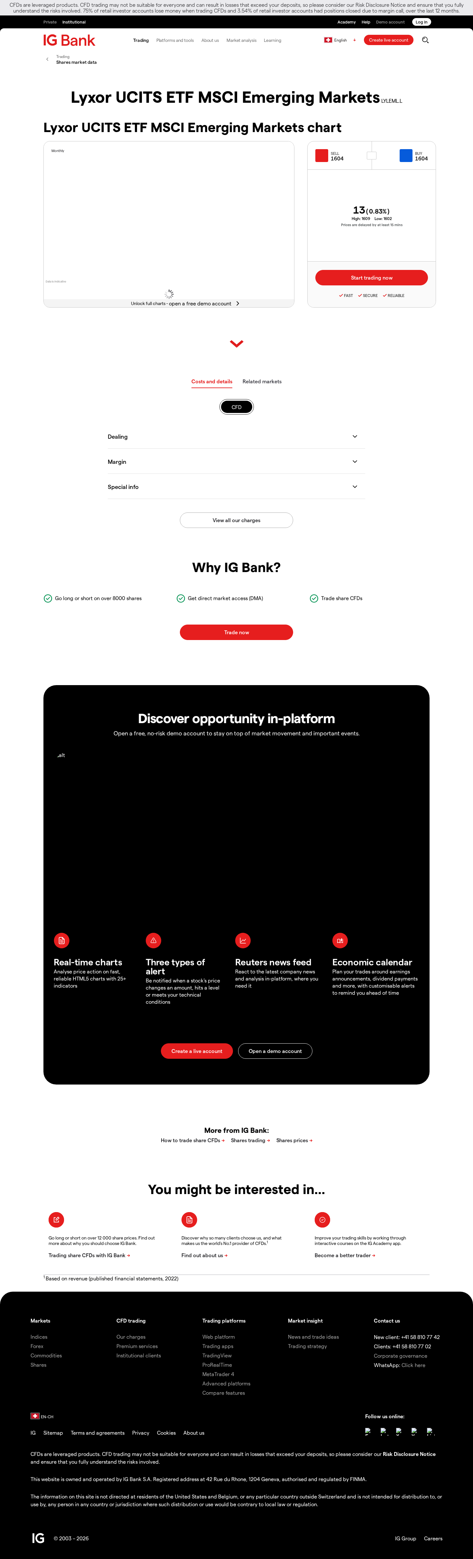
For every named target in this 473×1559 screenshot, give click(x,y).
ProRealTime (217, 1365)
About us (210, 40)
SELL (335, 153)
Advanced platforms (226, 1383)
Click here (413, 1365)
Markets (40, 1320)
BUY (418, 153)
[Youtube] (415, 1432)
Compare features (223, 1393)
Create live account (388, 40)
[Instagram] (384, 1432)
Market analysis (241, 40)
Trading (140, 40)
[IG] (69, 40)
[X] (400, 1432)
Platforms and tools (175, 40)
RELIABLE (396, 295)
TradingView (217, 1355)
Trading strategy (307, 1346)
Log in (422, 21)
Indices (39, 1337)
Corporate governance (400, 1356)
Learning (272, 40)
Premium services (137, 1346)
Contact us (387, 1320)
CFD (237, 407)
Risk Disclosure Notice (409, 1454)
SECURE (370, 295)
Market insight (305, 1320)
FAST (348, 295)
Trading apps (217, 1346)
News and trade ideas (313, 1337)
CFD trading (131, 1320)
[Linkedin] (431, 1432)
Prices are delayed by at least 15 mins (372, 225)
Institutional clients (138, 1355)
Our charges (130, 1337)
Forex (37, 1346)
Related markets (262, 381)
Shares (38, 1365)
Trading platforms (224, 1320)
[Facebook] (369, 1432)
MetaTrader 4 (218, 1374)
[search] (425, 40)
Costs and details (211, 381)
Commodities (46, 1355)
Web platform (218, 1337)
